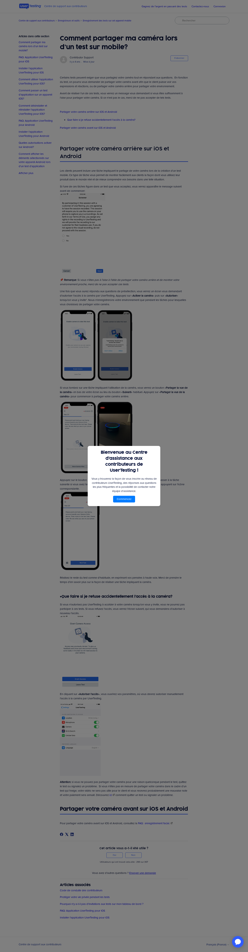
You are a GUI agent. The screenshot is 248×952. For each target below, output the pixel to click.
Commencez (124, 499)
